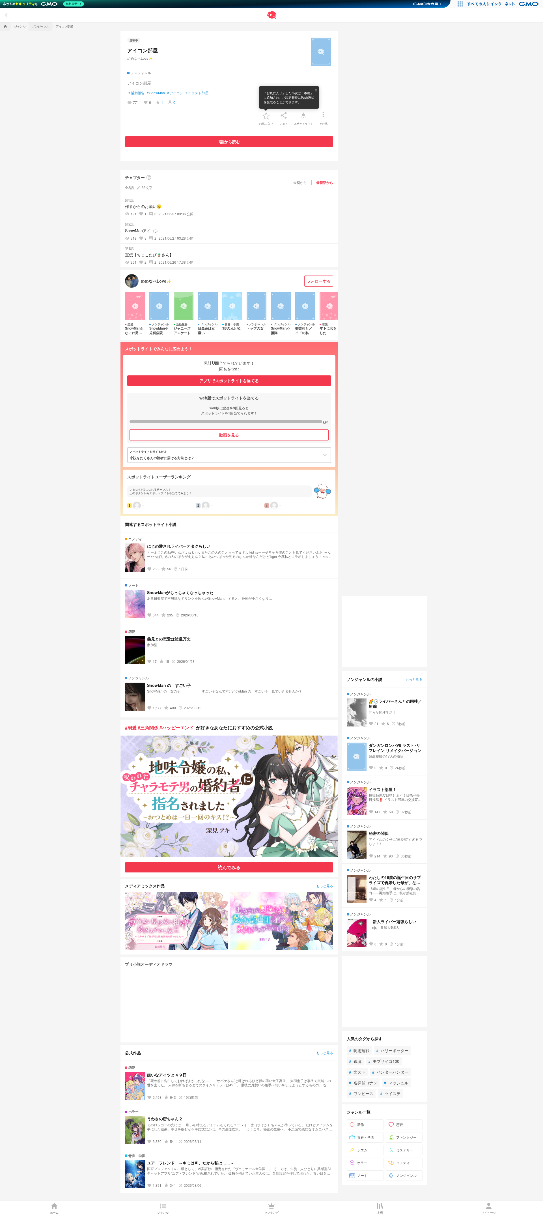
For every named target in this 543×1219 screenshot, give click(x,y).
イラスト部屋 (197, 93)
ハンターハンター (390, 1072)
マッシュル (396, 1082)
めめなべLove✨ (140, 58)
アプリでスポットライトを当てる (229, 380)
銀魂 (355, 1061)
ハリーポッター (392, 1050)
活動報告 (136, 93)
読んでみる (229, 867)
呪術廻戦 (359, 1050)
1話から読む (229, 141)
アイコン (175, 93)
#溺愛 (131, 727)
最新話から (324, 182)
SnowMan (156, 93)
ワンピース (361, 1093)
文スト (357, 1072)
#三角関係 (148, 727)
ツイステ (390, 1093)
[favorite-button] (266, 115)
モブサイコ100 (383, 1061)
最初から (300, 182)
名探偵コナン (363, 1082)
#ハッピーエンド (177, 727)
